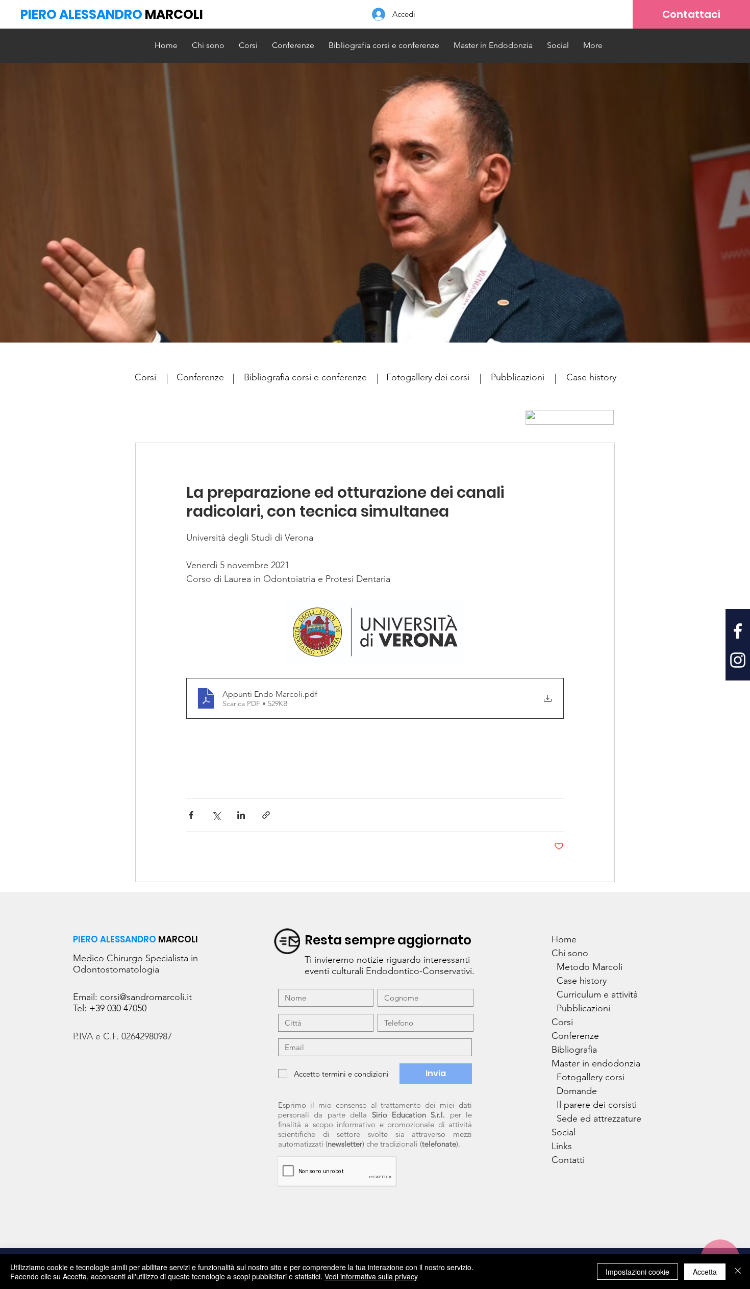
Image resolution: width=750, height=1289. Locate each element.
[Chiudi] (738, 1271)
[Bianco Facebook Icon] (738, 631)
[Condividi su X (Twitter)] (216, 815)
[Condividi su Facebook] (191, 815)
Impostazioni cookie (637, 1272)
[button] (493, 45)
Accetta (705, 1272)
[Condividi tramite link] (266, 815)
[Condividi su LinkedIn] (241, 815)
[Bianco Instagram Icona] (738, 660)
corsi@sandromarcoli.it (146, 997)
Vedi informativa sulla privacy (371, 1276)
